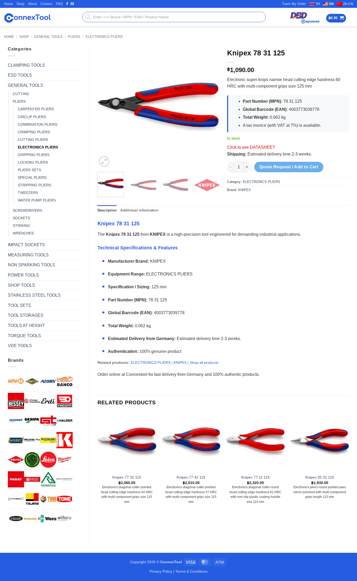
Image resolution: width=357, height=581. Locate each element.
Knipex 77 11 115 (255, 477)
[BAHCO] (64, 381)
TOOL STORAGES (25, 315)
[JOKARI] (48, 440)
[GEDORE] (16, 420)
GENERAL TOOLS (48, 37)
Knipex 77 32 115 (126, 477)
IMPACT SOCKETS (26, 245)
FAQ (59, 4)
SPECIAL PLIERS (32, 177)
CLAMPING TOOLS (26, 65)
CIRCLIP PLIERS (32, 117)
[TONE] (64, 499)
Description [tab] (107, 210)
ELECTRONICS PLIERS (104, 37)
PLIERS (74, 37)
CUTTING (21, 94)
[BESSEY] (16, 401)
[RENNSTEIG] (48, 479)
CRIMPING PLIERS (34, 132)
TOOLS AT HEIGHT (26, 325)
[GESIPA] (32, 420)
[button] (336, 18)
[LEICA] (48, 459)
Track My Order (294, 4)
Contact (46, 4)
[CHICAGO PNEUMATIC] (32, 401)
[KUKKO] (32, 459)
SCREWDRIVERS (27, 210)
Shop (20, 4)
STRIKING (21, 225)
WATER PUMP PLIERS (37, 200)
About (32, 4)
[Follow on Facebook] (67, 4)
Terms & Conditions (191, 571)
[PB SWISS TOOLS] (32, 479)
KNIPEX (244, 190)
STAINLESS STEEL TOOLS (34, 295)
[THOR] (48, 499)
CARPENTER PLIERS (36, 109)
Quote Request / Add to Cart (289, 167)
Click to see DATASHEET (251, 147)
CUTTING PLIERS (33, 139)
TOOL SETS (19, 305)
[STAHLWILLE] (16, 499)
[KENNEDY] (64, 440)
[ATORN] (48, 381)
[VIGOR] (16, 518)
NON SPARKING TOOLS (31, 265)
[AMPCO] (32, 381)
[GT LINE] (48, 420)
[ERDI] (48, 401)
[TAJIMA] (32, 499)
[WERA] (48, 518)
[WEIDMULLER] (32, 518)
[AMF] (16, 381)
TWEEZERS (28, 193)
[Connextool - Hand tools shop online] (27, 17)
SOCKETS (21, 218)
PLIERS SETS (29, 170)
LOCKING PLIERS (33, 162)
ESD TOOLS (20, 75)
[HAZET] (16, 440)
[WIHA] (64, 518)
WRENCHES (23, 233)
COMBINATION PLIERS (37, 124)
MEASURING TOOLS (28, 255)
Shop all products (204, 362)
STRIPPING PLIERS (34, 185)
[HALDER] (64, 420)
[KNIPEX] (16, 459)
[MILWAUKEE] (64, 459)
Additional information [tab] (139, 210)
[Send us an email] (72, 4)
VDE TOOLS (20, 345)
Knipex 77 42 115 (191, 477)
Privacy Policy (160, 571)
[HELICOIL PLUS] (32, 440)
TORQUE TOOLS (24, 335)
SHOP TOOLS (21, 285)
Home (8, 4)
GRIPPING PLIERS (33, 155)
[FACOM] (64, 401)
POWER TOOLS (23, 275)
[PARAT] (16, 479)
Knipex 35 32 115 (319, 477)
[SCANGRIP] (64, 479)
